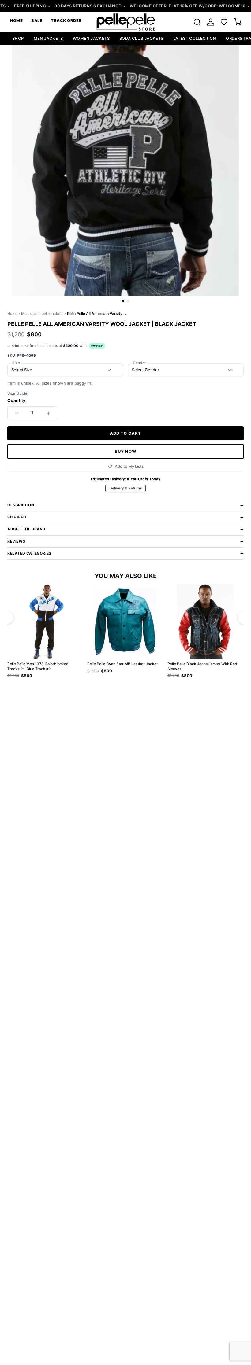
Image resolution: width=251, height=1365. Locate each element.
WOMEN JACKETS (91, 38)
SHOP (18, 38)
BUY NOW (125, 451)
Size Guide (17, 393)
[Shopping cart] (237, 22)
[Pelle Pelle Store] (125, 22)
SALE (36, 20)
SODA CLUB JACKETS (141, 38)
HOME (16, 20)
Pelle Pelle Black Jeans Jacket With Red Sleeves (202, 666)
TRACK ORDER (66, 20)
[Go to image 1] (123, 301)
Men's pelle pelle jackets (42, 313)
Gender (139, 363)
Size (16, 363)
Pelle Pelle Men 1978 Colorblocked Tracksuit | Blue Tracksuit (38, 666)
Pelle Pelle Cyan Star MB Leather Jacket (122, 664)
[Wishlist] (224, 22)
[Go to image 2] (128, 301)
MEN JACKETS (48, 38)
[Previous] (7, 617)
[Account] (210, 22)
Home (12, 313)
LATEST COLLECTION (194, 38)
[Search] (197, 22)
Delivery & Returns (125, 488)
